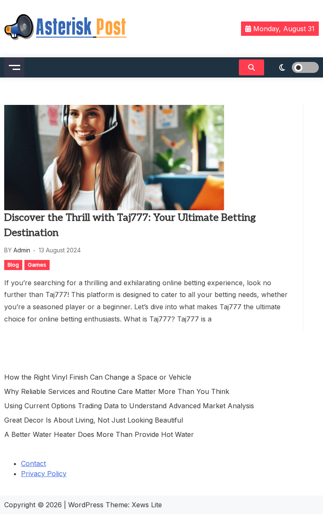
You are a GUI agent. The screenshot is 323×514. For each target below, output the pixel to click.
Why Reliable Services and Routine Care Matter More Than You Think (116, 391)
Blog (13, 264)
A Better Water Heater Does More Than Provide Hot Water (99, 434)
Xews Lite (147, 505)
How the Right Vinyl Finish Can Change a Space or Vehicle (97, 377)
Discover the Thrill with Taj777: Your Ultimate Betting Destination (130, 225)
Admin (21, 250)
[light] (293, 67)
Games (37, 264)
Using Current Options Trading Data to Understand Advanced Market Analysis (129, 406)
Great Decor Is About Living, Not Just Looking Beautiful (93, 420)
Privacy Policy (43, 473)
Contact (33, 463)
